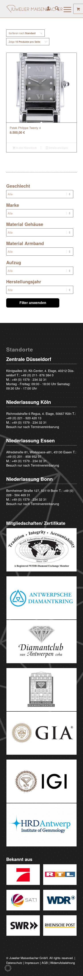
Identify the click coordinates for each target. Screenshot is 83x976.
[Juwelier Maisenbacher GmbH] (34, 9)
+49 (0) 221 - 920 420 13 (23, 418)
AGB (45, 963)
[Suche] (54, 9)
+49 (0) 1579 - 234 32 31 (29, 379)
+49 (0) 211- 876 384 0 (37, 375)
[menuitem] (46, 9)
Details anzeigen (58, 147)
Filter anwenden (32, 303)
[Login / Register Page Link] (46, 9)
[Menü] (65, 9)
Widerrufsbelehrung (62, 963)
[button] (8, 968)
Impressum (32, 963)
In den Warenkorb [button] (26, 147)
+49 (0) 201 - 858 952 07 (23, 456)
